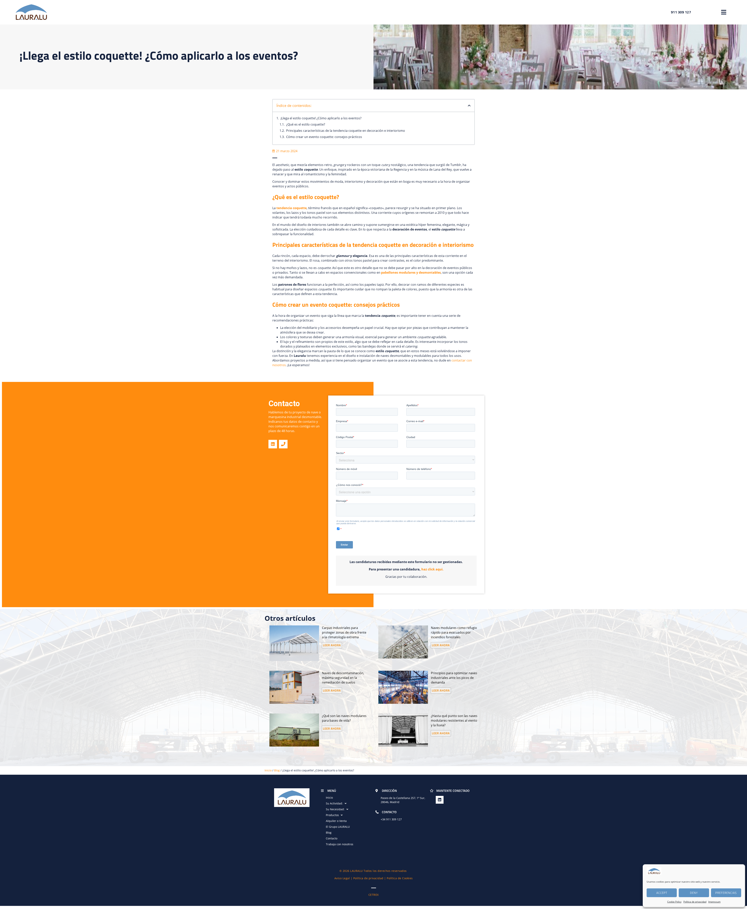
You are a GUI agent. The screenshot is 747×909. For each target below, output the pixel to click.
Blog (277, 770)
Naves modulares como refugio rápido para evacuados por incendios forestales (454, 632)
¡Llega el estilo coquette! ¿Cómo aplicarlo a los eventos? (321, 118)
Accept (661, 893)
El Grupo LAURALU (338, 827)
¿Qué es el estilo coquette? (305, 124)
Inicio (268, 770)
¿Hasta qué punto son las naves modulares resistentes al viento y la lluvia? (454, 720)
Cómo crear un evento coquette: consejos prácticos (324, 137)
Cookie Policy (674, 901)
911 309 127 (394, 819)
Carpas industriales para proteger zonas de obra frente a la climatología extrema (344, 632)
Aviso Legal (342, 878)
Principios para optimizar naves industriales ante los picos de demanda (454, 678)
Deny (694, 893)
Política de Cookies (400, 878)
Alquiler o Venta (336, 821)
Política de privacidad (694, 901)
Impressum (714, 901)
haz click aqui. (432, 569)
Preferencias (726, 893)
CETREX (373, 895)
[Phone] (283, 444)
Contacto (331, 838)
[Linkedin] (272, 444)
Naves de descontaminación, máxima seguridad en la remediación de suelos (343, 678)
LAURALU (356, 871)
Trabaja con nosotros (339, 844)
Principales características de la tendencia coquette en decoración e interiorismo (345, 130)
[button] (723, 12)
